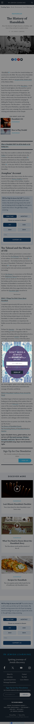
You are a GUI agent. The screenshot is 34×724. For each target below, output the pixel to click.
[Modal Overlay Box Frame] (17, 362)
